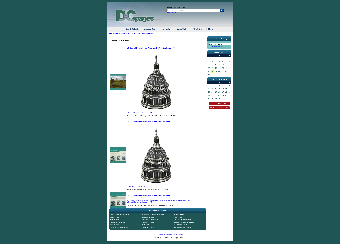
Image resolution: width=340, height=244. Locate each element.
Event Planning (114, 224)
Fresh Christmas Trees (117, 222)
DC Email (210, 29)
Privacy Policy (178, 234)
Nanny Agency (114, 219)
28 (226, 71)
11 (226, 89)
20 (209, 95)
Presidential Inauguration (150, 219)
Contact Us (161, 234)
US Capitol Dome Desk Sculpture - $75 (139, 113)
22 (216, 95)
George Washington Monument (184, 222)
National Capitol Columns (143, 34)
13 (209, 92)
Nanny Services (179, 214)
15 (216, 92)
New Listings (167, 29)
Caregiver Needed (148, 217)
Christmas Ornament (148, 227)
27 (223, 71)
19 (230, 92)
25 (216, 71)
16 (219, 92)
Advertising (197, 29)
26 (219, 71)
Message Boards (150, 29)
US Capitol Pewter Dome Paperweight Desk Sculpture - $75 (151, 48)
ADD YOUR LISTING (172, 13)
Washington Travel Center (182, 227)
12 (230, 89)
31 (212, 74)
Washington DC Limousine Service (153, 214)
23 (219, 95)
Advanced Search (217, 46)
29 (230, 71)
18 (226, 92)
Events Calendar (132, 29)
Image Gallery (182, 29)
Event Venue (146, 224)
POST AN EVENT (219, 103)
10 (223, 89)
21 (212, 95)
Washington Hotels (148, 222)
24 (212, 71)
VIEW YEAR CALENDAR (219, 108)
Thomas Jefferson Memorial (119, 227)
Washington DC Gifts (181, 224)
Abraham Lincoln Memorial (182, 219)
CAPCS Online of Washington (119, 214)
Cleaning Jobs (114, 217)
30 (209, 74)
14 (212, 92)
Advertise (169, 234)
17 (223, 92)
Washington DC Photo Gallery (120, 34)
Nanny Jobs (178, 217)
